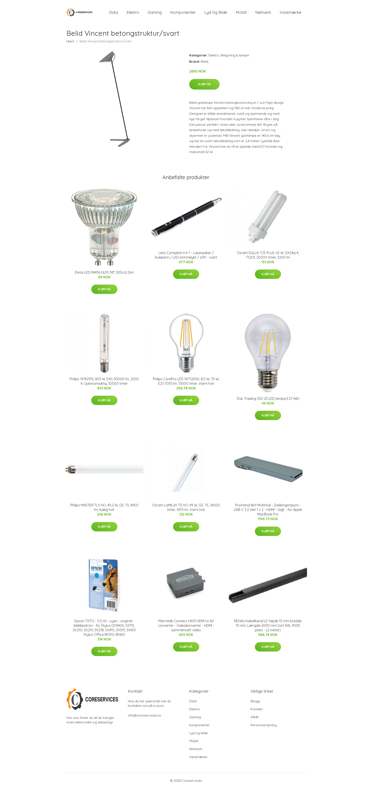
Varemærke (290, 12)
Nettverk (263, 12)
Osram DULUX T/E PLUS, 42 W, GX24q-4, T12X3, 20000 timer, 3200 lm (268, 255)
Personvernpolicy (264, 725)
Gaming (155, 12)
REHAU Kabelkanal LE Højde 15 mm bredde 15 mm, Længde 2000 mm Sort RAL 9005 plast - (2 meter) (268, 625)
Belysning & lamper (235, 55)
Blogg (255, 701)
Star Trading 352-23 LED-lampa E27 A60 (268, 398)
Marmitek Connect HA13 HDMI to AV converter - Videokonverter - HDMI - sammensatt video (186, 625)
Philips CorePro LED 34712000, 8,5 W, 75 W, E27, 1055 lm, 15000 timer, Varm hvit (186, 381)
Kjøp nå (204, 84)
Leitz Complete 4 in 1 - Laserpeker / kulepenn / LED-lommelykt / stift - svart (186, 255)
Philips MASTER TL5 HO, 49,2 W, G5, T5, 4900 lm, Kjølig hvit (104, 507)
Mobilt (241, 12)
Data (113, 12)
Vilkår (255, 717)
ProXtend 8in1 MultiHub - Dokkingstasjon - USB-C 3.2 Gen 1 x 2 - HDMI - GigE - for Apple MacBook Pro (268, 509)
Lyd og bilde (215, 12)
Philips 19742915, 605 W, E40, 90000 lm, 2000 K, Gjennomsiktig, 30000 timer (104, 381)
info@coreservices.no (144, 715)
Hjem (70, 41)
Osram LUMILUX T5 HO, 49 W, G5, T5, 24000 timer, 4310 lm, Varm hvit (186, 507)
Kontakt (256, 709)
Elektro (133, 12)
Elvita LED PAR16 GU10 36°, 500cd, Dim (104, 272)
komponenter (183, 12)
